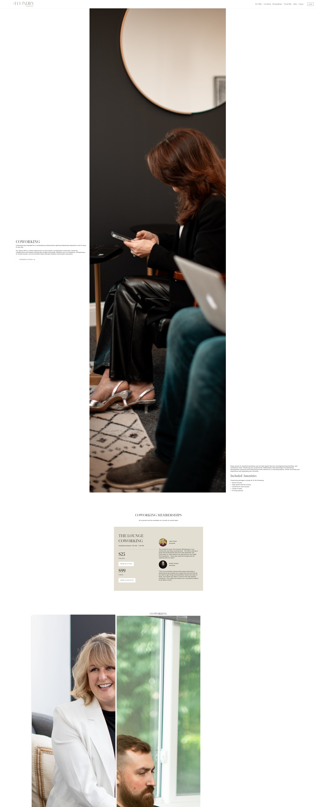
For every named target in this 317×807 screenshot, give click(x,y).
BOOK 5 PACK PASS (127, 580)
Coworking (267, 4)
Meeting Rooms (277, 4)
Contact (301, 4)
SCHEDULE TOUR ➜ (27, 259)
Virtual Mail (287, 4)
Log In (310, 4)
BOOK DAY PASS (126, 564)
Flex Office (258, 4)
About (295, 4)
